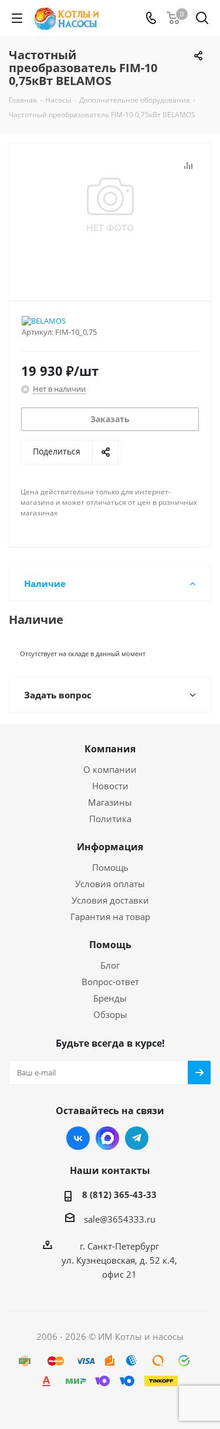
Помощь (110, 867)
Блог (110, 965)
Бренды (110, 998)
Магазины (110, 802)
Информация (110, 846)
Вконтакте (78, 1138)
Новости (110, 786)
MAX (107, 1138)
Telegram (136, 1138)
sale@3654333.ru (119, 1219)
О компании (110, 769)
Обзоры (110, 1014)
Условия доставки (110, 900)
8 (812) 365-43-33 (119, 1194)
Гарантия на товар (110, 916)
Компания (110, 748)
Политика (110, 818)
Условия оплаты (110, 884)
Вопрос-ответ (110, 981)
